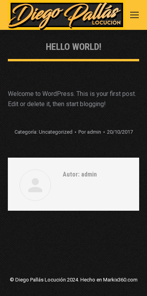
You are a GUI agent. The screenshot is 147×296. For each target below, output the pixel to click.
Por (89, 132)
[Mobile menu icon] (134, 15)
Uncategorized (56, 132)
